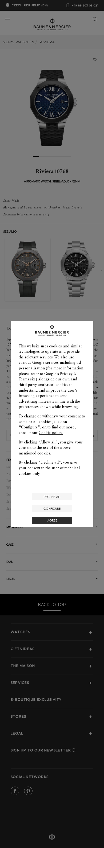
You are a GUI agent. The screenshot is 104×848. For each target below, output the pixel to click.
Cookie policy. (51, 433)
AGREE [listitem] (52, 520)
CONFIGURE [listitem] (52, 508)
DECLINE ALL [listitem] (52, 497)
